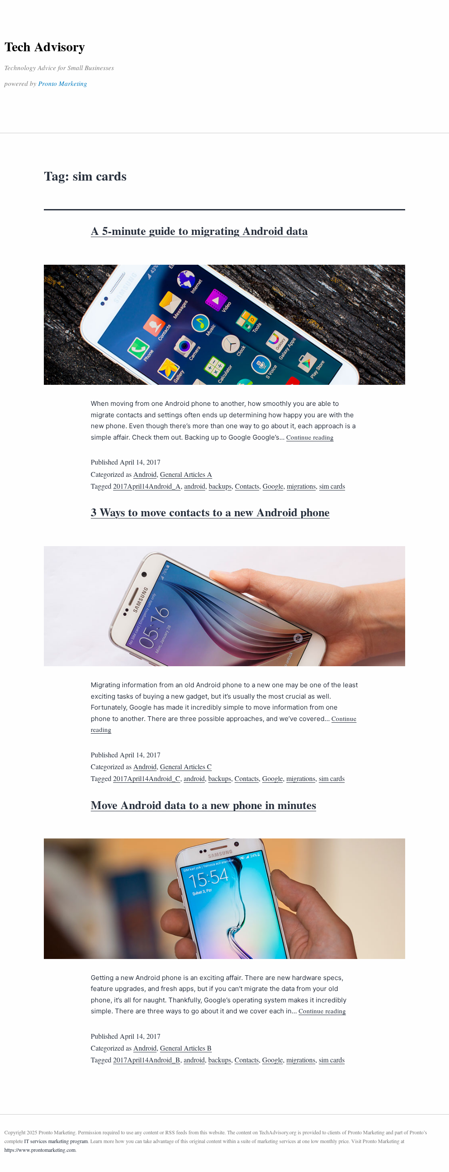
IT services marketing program (56, 1140)
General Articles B (186, 1047)
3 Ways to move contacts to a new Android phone (210, 512)
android (194, 485)
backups (220, 485)
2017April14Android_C (146, 778)
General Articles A (186, 474)
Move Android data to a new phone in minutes (203, 804)
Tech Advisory (44, 46)
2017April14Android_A (147, 485)
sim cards (332, 485)
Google (273, 485)
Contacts (247, 485)
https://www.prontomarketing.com (39, 1149)
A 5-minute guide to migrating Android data (199, 230)
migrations (301, 485)
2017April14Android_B (146, 1059)
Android (145, 474)
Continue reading (310, 437)
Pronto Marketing (62, 83)
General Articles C (186, 766)
